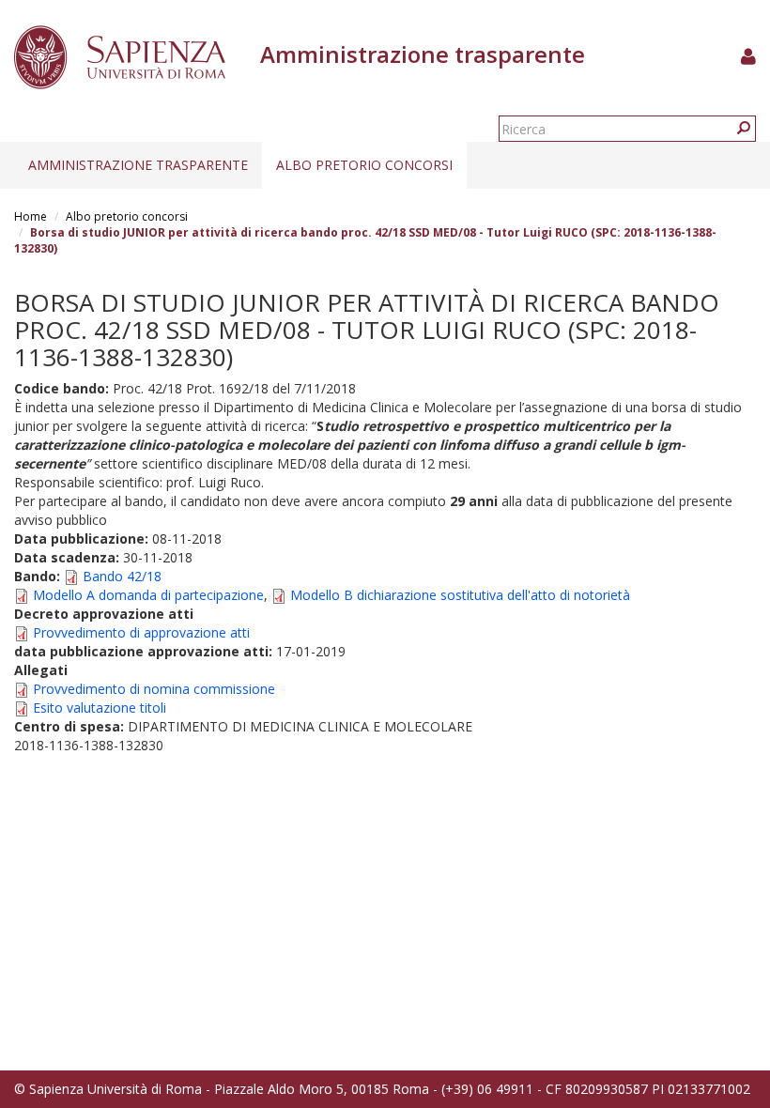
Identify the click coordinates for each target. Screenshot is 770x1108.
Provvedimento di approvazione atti (141, 632)
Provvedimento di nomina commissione (154, 689)
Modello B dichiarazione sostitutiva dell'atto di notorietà (460, 595)
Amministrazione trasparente (138, 165)
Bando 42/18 (122, 576)
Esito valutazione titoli (99, 707)
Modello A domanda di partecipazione (148, 595)
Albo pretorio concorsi (364, 165)
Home (30, 216)
